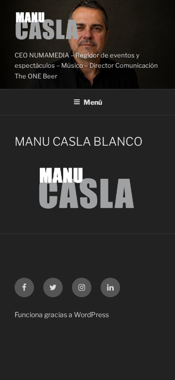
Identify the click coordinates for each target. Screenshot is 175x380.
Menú (93, 102)
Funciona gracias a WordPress (62, 314)
